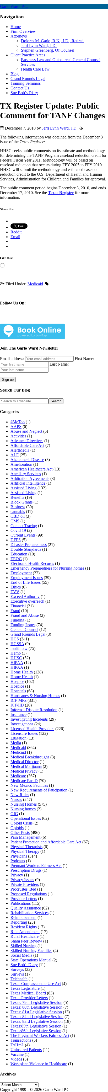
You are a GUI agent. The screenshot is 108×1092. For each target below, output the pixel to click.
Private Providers (24, 884)
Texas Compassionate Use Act (35, 983)
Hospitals (18, 691)
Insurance (18, 714)
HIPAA (16, 662)
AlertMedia (19, 450)
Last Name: (59, 364)
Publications (20, 903)
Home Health (21, 672)
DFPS (15, 540)
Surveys (17, 969)
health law (19, 648)
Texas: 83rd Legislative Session (36, 1021)
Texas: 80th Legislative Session (36, 1007)
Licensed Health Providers (32, 728)
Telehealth (19, 979)
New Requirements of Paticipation (38, 790)
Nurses (16, 799)
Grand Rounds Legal (27, 634)
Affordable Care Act (27, 445)
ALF (14, 455)
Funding (17, 620)
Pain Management (25, 837)
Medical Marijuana (26, 766)
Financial (18, 606)
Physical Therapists (26, 846)
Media (15, 743)
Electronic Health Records (32, 563)
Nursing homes (23, 809)
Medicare (18, 776)
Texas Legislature (25, 988)
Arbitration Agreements (29, 478)
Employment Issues (26, 577)
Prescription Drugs (25, 870)
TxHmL (17, 1045)
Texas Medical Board (28, 993)
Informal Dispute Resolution (33, 710)
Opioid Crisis (21, 823)
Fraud (15, 610)
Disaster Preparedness (28, 544)
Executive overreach (27, 601)
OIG (14, 813)
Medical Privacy (23, 771)
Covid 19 (18, 530)
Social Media (21, 955)
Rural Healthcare (24, 936)
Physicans (18, 856)
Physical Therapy (24, 851)
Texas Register (61, 192)
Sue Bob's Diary (24, 964)
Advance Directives (26, 440)
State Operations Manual (30, 960)
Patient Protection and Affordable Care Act (45, 842)
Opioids (17, 828)
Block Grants (21, 502)
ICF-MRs (18, 700)
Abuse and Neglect (26, 431)
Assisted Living (23, 488)
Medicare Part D (24, 780)
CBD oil (17, 516)
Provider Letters (23, 898)
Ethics (15, 587)
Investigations (21, 724)
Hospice (17, 681)
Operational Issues (25, 818)
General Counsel (24, 629)
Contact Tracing (23, 525)
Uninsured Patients (26, 1049)
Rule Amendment (25, 931)
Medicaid (35, 284)
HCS (14, 639)
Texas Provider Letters (29, 997)
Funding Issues (22, 625)
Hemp (15, 653)
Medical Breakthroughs (29, 757)
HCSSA (17, 643)
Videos (16, 1059)
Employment (21, 573)
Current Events (22, 535)
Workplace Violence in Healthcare (38, 1064)
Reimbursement (23, 917)
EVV (14, 592)
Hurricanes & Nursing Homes (35, 695)
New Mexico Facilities (29, 785)
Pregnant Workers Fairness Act (36, 865)
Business (17, 507)
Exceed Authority (25, 596)
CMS (14, 521)
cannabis (17, 511)
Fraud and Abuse (24, 615)
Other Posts (20, 832)
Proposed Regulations (28, 894)
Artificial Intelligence (27, 483)
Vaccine (17, 1054)
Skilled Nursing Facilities (31, 950)
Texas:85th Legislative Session (35, 1026)
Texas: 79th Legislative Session (36, 1002)
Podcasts (17, 861)
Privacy (16, 875)
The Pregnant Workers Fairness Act (39, 1035)
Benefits (17, 497)
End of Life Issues (25, 582)
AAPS (15, 426)
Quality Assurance (25, 908)
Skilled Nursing (23, 946)
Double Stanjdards (25, 549)
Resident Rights (23, 927)
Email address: (12, 358)
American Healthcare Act (31, 469)
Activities (18, 436)
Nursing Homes (23, 804)
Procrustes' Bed (23, 889)
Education (18, 554)
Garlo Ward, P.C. (14, 6)
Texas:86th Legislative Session (35, 1031)
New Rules (19, 795)
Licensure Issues (24, 733)
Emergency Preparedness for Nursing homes (47, 568)
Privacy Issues (22, 879)
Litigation (18, 738)
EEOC (16, 558)
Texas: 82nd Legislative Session (36, 1016)
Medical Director (24, 761)
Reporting (18, 922)
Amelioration (21, 464)
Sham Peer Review (26, 941)
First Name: (84, 358)
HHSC (16, 658)
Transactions (20, 1040)
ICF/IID (17, 705)
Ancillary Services (25, 474)
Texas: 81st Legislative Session (36, 1012)
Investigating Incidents (29, 719)
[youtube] (53, 319)
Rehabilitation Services (29, 913)
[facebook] (16, 319)
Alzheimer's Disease (27, 459)
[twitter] (28, 319)
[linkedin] (41, 319)
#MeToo (17, 422)
